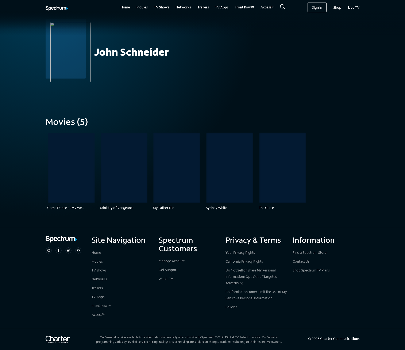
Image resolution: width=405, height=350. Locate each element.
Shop (337, 7)
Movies (142, 7)
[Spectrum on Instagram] (49, 250)
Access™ (267, 7)
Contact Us (301, 261)
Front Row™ (244, 7)
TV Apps (221, 7)
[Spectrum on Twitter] (68, 250)
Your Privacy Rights (240, 252)
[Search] (282, 8)
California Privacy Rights (244, 261)
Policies (231, 307)
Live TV (353, 7)
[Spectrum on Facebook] (58, 250)
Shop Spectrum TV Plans (311, 270)
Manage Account (172, 261)
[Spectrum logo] (57, 8)
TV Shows (161, 7)
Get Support (168, 269)
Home (125, 7)
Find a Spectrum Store (310, 252)
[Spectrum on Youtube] (78, 250)
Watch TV (166, 278)
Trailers (203, 7)
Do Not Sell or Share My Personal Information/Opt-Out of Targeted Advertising (251, 276)
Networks (183, 7)
